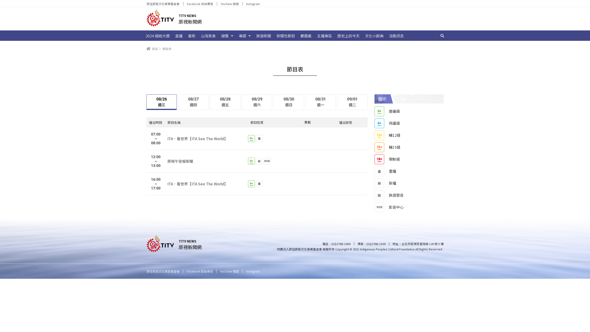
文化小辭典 (374, 36)
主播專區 (324, 36)
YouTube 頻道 (230, 4)
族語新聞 (263, 36)
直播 (179, 36)
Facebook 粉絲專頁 (200, 4)
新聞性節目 (286, 36)
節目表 (306, 36)
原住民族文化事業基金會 (163, 4)
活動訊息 (396, 36)
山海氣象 (208, 36)
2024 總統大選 (158, 36)
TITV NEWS (187, 16)
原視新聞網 (190, 21)
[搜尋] (442, 36)
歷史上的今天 (348, 36)
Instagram (253, 4)
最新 (191, 36)
